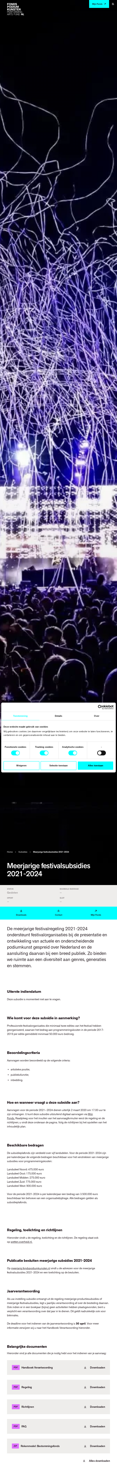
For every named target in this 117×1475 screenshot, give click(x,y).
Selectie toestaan (58, 765)
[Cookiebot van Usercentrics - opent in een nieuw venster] (100, 707)
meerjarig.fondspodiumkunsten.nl (30, 1268)
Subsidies (22, 851)
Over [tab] (96, 716)
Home (10, 851)
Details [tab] (58, 716)
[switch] (44, 753)
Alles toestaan (95, 765)
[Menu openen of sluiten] (113, 4)
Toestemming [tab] (20, 716)
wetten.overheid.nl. (21, 1242)
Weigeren (21, 765)
